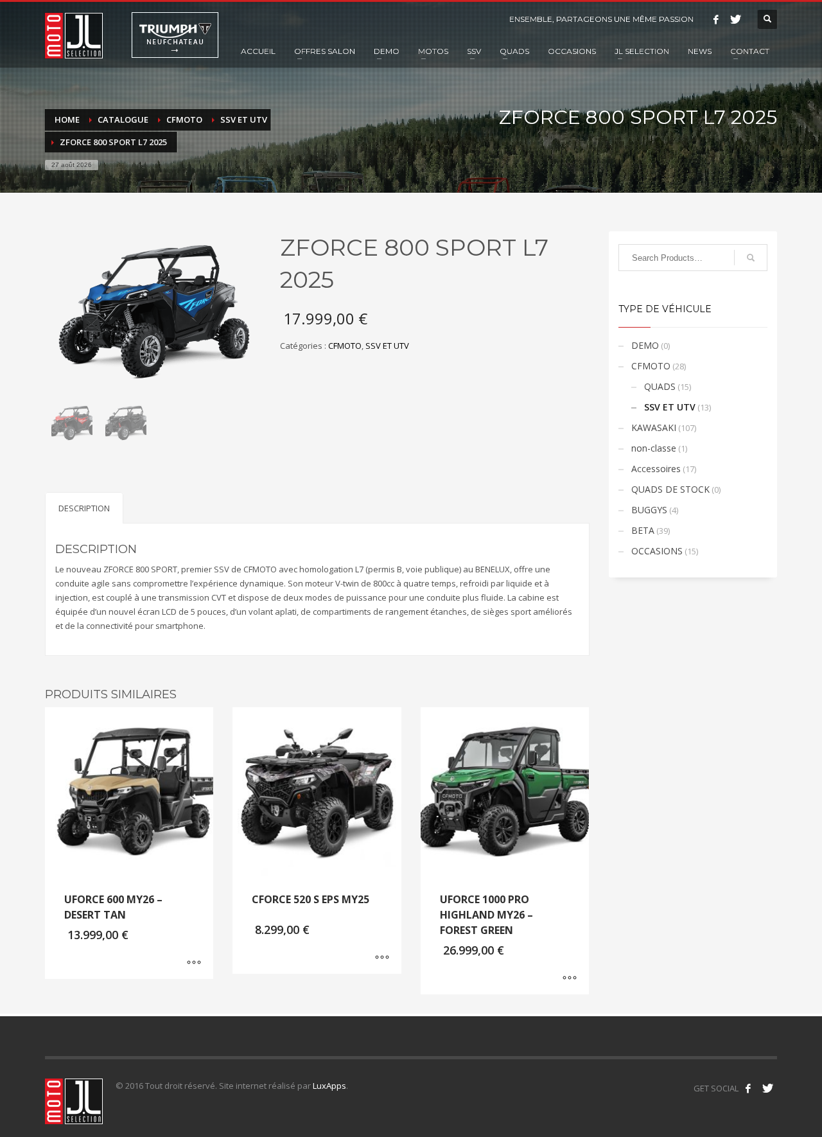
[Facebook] (716, 19)
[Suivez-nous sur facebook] (748, 1088)
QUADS (660, 386)
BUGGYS (649, 510)
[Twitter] (735, 19)
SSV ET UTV (387, 345)
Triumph (175, 35)
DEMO (645, 345)
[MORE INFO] (194, 963)
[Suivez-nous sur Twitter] (767, 1088)
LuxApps (329, 1085)
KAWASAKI (653, 427)
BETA (642, 530)
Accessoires (656, 469)
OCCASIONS (657, 551)
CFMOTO (345, 345)
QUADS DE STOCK (670, 489)
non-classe (653, 448)
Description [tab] (84, 508)
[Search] (750, 257)
